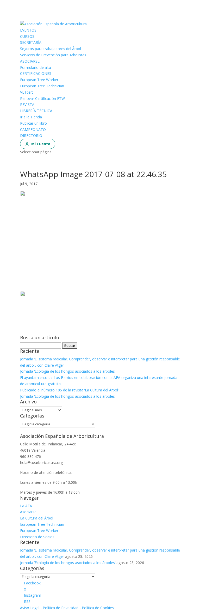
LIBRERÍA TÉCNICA (36, 110)
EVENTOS (28, 30)
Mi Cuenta (40, 143)
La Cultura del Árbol (36, 518)
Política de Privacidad (60, 607)
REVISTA (27, 104)
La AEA (26, 505)
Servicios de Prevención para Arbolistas (53, 54)
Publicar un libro (33, 123)
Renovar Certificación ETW (42, 98)
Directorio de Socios (37, 536)
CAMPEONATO (33, 129)
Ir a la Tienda (31, 116)
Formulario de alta (35, 67)
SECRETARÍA (30, 42)
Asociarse (28, 511)
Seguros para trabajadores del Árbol (50, 48)
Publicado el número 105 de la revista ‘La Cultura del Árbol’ (69, 390)
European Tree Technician (42, 85)
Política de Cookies (98, 607)
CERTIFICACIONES (35, 73)
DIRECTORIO (31, 135)
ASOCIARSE (30, 61)
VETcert (26, 92)
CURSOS (27, 36)
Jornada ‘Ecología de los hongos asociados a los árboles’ (67, 371)
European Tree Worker (39, 79)
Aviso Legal (29, 607)
